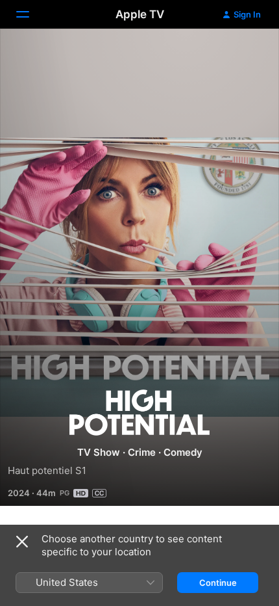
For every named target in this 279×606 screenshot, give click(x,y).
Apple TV (139, 14)
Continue (218, 582)
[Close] (22, 541)
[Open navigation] (30, 14)
